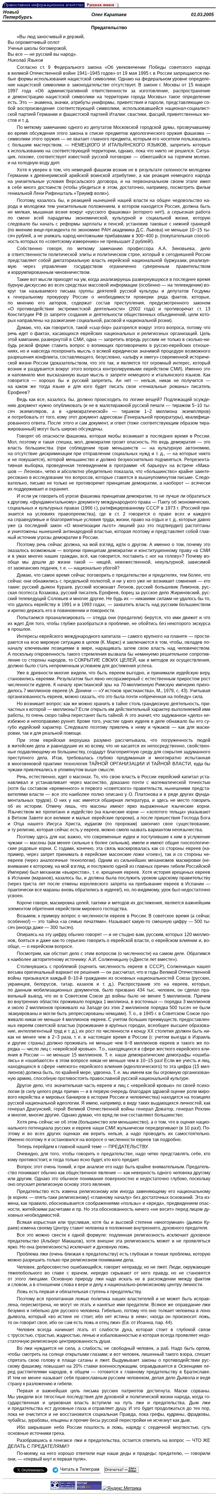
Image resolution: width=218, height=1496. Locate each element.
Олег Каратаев (109, 14)
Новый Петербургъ (17, 15)
